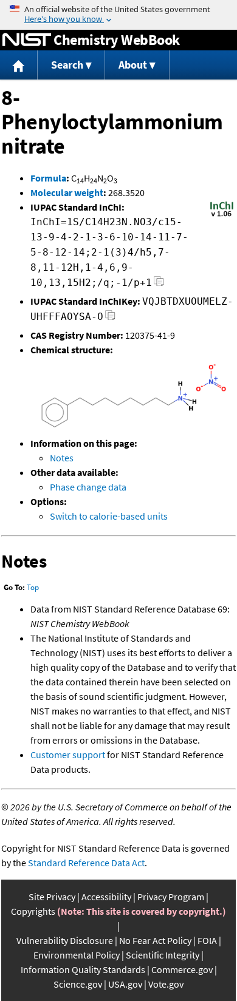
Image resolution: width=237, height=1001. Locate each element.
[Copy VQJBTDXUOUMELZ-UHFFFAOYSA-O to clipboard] (110, 318)
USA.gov (125, 984)
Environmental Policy (76, 955)
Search (67, 65)
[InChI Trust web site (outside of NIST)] (222, 215)
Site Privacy (52, 897)
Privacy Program (170, 897)
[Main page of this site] (19, 65)
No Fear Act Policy (155, 940)
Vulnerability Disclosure (64, 940)
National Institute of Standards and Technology (26, 40)
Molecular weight (66, 192)
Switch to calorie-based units (109, 516)
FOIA (207, 940)
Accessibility (106, 897)
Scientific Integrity (162, 955)
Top (33, 587)
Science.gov (77, 984)
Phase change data (88, 487)
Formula (48, 178)
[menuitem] (19, 65)
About (132, 65)
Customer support (67, 754)
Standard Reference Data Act (86, 863)
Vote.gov (166, 984)
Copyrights (33, 911)
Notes (62, 458)
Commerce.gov (182, 969)
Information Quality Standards (83, 969)
